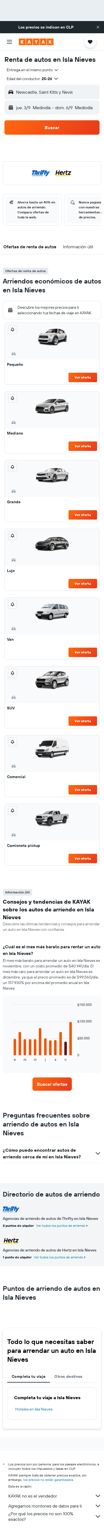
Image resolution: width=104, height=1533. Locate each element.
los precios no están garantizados (48, 1480)
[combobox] (32, 70)
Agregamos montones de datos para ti (45, 1506)
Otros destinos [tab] (68, 1376)
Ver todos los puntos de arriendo (60, 1225)
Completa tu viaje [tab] (28, 1376)
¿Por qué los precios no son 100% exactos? (40, 1516)
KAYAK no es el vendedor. (32, 1496)
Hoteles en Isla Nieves (33, 1409)
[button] (98, 27)
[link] (52, 1084)
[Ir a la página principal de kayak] (36, 42)
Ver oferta (83, 377)
